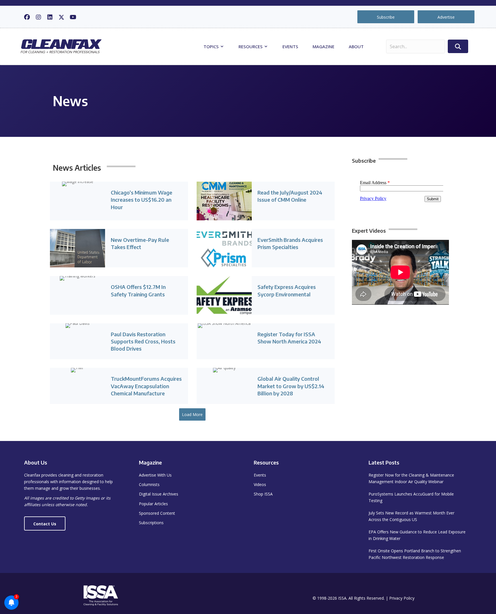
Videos (260, 484)
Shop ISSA (263, 494)
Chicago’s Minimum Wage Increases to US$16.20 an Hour (141, 199)
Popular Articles (153, 503)
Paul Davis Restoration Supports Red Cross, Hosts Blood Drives (143, 341)
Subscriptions (151, 522)
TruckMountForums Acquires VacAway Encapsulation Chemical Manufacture (146, 385)
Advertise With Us (155, 475)
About (356, 46)
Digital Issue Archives (158, 494)
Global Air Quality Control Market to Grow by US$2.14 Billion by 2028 (290, 385)
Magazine (323, 46)
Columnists (149, 484)
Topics (212, 46)
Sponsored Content (157, 513)
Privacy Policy (401, 598)
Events (290, 46)
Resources (251, 46)
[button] (27, 17)
